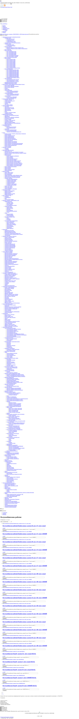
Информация (5, 29)
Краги (8, 217)
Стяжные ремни (8, 102)
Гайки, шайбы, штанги (9, 172)
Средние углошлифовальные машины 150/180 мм (16, 376)
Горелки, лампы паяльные (9, 237)
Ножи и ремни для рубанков (14, 416)
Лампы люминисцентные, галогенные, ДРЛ (15, 494)
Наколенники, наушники (11, 224)
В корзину (4, 530)
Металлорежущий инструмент (8, 150)
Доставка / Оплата (6, 28)
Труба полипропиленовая (11, 130)
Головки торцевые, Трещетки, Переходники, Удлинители (15, 133)
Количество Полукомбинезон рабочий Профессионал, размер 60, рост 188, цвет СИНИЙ (19, 649)
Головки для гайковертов (11, 396)
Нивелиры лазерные (10, 361)
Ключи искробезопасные (9, 136)
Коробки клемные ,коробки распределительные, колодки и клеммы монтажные (19, 492)
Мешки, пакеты (7, 319)
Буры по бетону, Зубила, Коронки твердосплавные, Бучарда (14, 84)
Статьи (6, 30)
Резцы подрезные (10, 157)
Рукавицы (9, 219)
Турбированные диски (11, 40)
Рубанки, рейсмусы (8, 460)
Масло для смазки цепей (13, 411)
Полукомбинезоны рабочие (12, 211)
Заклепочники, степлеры (9, 288)
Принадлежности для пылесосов (13, 433)
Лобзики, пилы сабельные (9, 370)
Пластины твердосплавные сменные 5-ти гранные (14, 152)
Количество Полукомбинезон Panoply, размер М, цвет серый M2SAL (15, 673)
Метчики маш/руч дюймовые (10, 255)
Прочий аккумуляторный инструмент (14, 336)
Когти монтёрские (10, 222)
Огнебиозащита (8, 197)
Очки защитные (10, 225)
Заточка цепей (11, 438)
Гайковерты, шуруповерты (10, 348)
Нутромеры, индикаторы (9, 118)
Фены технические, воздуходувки (11, 472)
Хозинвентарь (5, 313)
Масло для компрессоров (13, 410)
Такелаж (6, 103)
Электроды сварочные (9, 250)
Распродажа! (5, 229)
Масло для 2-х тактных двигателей (15, 408)
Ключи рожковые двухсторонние (11, 141)
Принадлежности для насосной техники (14, 469)
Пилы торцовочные (10, 480)
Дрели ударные (9, 357)
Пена (6, 198)
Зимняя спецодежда (8, 201)
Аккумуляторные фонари (11, 335)
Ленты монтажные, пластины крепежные (12, 177)
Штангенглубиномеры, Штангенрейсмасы (12, 123)
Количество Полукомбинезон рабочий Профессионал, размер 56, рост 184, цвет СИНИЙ (19, 617)
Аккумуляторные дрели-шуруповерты (14, 329)
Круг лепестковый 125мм (11, 52)
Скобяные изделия (8, 113)
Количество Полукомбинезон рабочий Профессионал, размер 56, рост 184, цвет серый (18, 609)
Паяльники (7, 498)
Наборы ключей (8, 192)
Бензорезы (9, 344)
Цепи (10, 439)
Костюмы (8, 209)
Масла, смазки (9, 407)
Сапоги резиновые (10, 215)
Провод (8, 491)
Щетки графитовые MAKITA (12, 450)
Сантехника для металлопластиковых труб (12, 233)
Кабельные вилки (8, 238)
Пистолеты (7, 297)
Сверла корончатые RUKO (10, 266)
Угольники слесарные (9, 121)
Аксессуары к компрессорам (12, 367)
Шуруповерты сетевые (11, 350)
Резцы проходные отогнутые (12, 158)
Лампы (6, 493)
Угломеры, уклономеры (11, 364)
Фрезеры (6, 475)
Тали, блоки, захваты (9, 104)
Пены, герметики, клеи (7, 195)
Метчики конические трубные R (11, 254)
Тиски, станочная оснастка (7, 303)
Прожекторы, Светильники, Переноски (12, 499)
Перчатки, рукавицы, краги (10, 216)
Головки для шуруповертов (12, 397)
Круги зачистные (8, 49)
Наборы (8, 413)
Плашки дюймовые (8, 260)
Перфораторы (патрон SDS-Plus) (13, 453)
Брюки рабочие (10, 207)
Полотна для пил (10, 424)
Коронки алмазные (8, 46)
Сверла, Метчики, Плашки (7, 251)
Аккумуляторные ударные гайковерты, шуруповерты (16, 334)
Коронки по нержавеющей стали (15, 405)
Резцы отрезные (10, 156)
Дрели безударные (10, 354)
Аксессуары (11, 434)
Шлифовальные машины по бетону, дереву (15, 382)
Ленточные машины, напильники (13, 379)
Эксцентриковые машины (11, 383)
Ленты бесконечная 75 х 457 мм (13, 81)
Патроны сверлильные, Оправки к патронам (13, 306)
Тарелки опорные (12, 449)
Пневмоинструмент (10, 369)
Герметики (7, 196)
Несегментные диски (11, 38)
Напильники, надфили (9, 276)
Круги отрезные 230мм (11, 64)
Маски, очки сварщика (11, 223)
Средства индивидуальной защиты (11, 220)
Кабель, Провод (8, 488)
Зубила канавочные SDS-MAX (12, 91)
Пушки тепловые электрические (13, 458)
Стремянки (7, 149)
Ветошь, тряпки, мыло (9, 316)
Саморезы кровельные (11, 182)
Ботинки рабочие (10, 214)
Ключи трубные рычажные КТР (10, 145)
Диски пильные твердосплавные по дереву (15, 399)
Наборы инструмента (6, 189)
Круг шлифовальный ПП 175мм (13, 71)
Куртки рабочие (10, 210)
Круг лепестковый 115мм (11, 51)
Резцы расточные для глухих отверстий (14, 162)
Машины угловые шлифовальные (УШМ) (12, 373)
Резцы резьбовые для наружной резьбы (14, 165)
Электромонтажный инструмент (11, 506)
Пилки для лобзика (10, 421)
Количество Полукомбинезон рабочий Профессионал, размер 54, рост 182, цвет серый (18, 593)
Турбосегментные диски (11, 41)
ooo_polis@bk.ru (4, 23)
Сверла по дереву (8, 268)
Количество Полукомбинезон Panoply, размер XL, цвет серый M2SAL (15, 657)
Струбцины (7, 282)
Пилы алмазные (10, 339)
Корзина (4, 32)
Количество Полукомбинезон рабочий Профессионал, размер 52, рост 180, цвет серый (18, 577)
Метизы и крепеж (6, 171)
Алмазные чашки (8, 43)
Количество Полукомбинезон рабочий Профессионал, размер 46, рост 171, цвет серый (18, 529)
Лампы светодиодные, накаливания (13, 495)
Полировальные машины (11, 380)
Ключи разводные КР (9, 140)
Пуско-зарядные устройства (10, 454)
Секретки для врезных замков (10, 112)
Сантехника (7, 128)
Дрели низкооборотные (11, 355)
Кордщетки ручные (8, 290)
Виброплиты (9, 346)
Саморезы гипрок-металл (11, 181)
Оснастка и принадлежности (10, 391)
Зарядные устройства (13, 394)
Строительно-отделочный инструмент (10, 286)
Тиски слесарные (8, 309)
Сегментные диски (10, 39)
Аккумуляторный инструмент (10, 328)
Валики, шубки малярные (9, 287)
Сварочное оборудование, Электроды (9, 236)
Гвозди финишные (8, 174)
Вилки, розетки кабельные (10, 484)
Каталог (4, 25)
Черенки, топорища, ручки (10, 324)
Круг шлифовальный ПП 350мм (13, 75)
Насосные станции (10, 467)
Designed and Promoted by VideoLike (6, 717)
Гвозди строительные (9, 173)
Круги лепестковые (8, 50)
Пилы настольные (10, 479)
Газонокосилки (9, 347)
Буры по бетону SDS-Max (9, 85)
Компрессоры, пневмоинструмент (11, 366)
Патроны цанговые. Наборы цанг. (11, 308)
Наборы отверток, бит (9, 194)
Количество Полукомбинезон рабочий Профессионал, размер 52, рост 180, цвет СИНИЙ (19, 585)
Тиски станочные (8, 310)
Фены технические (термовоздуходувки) (14, 474)
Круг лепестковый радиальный (12, 55)
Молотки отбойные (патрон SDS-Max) (14, 388)
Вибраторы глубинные (11, 345)
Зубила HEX (7, 89)
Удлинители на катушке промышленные (12, 502)
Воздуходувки (9, 473)
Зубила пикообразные (9, 93)
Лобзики (8, 371)
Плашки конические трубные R (10, 262)
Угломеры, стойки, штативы (10, 120)
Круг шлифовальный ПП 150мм (13, 70)
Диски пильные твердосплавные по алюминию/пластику (17, 398)
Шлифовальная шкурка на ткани (11, 83)
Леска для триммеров (13, 431)
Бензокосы (9, 342)
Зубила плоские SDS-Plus (11, 97)
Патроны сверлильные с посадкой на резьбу (17, 420)
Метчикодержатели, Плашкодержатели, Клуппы (13, 259)
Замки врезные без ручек (9, 107)
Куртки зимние (9, 204)
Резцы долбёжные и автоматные (13, 155)
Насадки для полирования (14, 447)
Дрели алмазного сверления (12, 353)
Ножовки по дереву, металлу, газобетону (12, 278)
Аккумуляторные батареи (13, 393)
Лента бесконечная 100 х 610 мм (13, 79)
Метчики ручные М (8, 257)
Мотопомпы (9, 466)
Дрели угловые (9, 356)
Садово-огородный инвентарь (10, 322)
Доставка (4, 513)
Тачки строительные (8, 323)
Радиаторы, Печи (8, 500)
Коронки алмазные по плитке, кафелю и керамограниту (17, 48)
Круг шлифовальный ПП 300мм (13, 74)
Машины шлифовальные (9, 377)
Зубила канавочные (8, 90)
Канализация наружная (11, 127)
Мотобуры (9, 465)
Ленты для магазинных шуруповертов (14, 406)
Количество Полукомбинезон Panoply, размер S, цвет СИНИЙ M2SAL (15, 681)
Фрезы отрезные (8, 168)
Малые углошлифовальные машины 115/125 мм (15, 375)
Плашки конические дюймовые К (11, 261)
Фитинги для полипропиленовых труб (14, 131)
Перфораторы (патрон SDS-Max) (13, 452)
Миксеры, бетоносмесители (10, 384)
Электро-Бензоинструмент (7, 327)
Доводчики (7, 106)
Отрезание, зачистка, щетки (12, 417)
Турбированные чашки (11, 45)
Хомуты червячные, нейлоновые (11, 188)
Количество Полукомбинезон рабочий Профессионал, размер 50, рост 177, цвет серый (18, 561)
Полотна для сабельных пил (14, 426)
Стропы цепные (8, 101)
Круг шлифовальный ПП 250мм (13, 73)
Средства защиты (8, 248)
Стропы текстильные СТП (10, 100)
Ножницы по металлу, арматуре (10, 277)
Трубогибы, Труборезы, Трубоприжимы (12, 311)
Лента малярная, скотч (9, 292)
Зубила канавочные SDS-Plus (12, 92)
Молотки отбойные (8, 387)
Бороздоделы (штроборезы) (12, 338)
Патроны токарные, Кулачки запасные (12, 307)
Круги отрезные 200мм (11, 63)
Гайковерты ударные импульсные (13, 349)
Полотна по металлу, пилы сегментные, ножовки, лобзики (15, 153)
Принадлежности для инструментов (13, 427)
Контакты (4, 31)
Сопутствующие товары (9, 199)
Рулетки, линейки (8, 119)
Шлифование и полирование (12, 445)
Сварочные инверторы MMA (10, 245)
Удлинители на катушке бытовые (11, 501)
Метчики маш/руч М (8, 256)
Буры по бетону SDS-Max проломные (12, 86)
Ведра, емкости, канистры (9, 314)
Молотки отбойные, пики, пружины (11, 294)
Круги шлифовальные (9, 68)
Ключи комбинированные (9, 137)
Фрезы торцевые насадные (10, 169)
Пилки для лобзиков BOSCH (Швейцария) (17, 422)
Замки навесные (8, 109)
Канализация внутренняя (11, 126)
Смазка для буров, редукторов (14, 412)
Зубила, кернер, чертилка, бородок (11, 273)
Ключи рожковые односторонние (11, 142)
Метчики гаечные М (8, 252)
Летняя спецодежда (8, 206)
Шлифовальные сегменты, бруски (13, 77)
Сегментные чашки (10, 44)
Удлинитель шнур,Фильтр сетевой (11, 503)
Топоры (6, 284)
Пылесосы (7, 459)
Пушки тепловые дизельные (12, 457)
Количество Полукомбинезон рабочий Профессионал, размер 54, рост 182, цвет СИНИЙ (19, 601)
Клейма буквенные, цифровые (10, 274)
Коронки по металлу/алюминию (15, 404)
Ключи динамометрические (10, 135)
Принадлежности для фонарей (14, 428)
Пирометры (9, 363)
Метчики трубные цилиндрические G (12, 258)
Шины (10, 440)
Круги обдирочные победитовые (11, 57)
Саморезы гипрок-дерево (11, 180)
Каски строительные (10, 221)
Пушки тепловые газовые (11, 456)
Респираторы (9, 227)
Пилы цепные (9, 481)
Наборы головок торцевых (10, 190)
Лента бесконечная (8, 78)
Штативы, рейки (10, 365)
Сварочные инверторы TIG (10, 247)
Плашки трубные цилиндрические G (11, 264)
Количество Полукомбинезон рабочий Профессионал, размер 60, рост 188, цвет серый (18, 641)
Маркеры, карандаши (9, 293)
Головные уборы (10, 202)
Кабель (8, 490)
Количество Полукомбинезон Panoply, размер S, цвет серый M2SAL (15, 665)
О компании (5, 27)
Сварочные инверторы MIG (10, 244)
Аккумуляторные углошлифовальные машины (15, 333)
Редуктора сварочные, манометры (11, 241)
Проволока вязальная (9, 299)
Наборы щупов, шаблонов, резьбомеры (12, 117)
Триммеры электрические (11, 470)
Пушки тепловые (8, 455)
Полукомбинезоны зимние (12, 205)
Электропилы (7, 476)
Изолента (6, 486)
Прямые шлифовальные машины (13, 381)
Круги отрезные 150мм (11, 61)
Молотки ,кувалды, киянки (10, 275)
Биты (8, 395)
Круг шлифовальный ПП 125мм (13, 69)
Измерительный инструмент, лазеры (11, 358)
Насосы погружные (10, 468)
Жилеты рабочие (10, 208)
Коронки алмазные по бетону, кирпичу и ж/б (15, 47)
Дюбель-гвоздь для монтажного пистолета (12, 176)
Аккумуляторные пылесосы (12, 332)
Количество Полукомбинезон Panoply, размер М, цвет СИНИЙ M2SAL (16, 689)
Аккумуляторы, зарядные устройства (13, 392)
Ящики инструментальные (10, 285)
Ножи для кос (11, 432)
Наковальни (7, 305)
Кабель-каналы (7, 487)
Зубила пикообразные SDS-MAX (13, 94)
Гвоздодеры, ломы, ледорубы (10, 317)
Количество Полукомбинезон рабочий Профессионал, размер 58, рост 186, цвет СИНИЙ (19, 633)
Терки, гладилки (8, 300)
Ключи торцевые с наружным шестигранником (13, 144)
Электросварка (7, 235)
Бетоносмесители (10, 385)
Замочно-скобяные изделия (8, 105)
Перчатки (8, 218)
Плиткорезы (7, 298)
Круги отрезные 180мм (11, 62)
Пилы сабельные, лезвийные (12, 372)
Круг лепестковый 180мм (11, 54)
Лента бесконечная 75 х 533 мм (12, 80)
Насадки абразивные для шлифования (16, 446)
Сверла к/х (7, 265)
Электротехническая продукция (8, 482)
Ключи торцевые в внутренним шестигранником (14, 143)
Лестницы (6, 148)
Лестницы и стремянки (7, 147)
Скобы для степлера (8, 185)
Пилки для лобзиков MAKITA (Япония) (16, 423)
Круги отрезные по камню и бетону (13, 67)
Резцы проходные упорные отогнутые (14, 160)
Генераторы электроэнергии (10, 351)
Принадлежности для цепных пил (13, 437)
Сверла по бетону (8, 267)
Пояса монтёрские (10, 226)
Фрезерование (9, 444)
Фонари (6, 504)
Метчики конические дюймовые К (11, 253)
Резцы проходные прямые (11, 159)
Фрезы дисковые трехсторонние (11, 166)
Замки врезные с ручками (9, 108)
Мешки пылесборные (13, 435)
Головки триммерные (13, 430)
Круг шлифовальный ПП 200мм (13, 72)
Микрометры (7, 116)
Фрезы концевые (8, 167)
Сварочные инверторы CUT (10, 243)
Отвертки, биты (8, 279)
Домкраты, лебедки (8, 99)
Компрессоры (9, 368)
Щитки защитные (10, 228)
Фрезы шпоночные (8, 170)
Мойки (8, 464)
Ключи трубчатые (8, 146)
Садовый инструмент (9, 461)
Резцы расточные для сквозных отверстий (14, 163)
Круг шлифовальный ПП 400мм (13, 76)
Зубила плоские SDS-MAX (12, 96)
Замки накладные (8, 110)
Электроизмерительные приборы (11, 505)
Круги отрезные (8, 58)
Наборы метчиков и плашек (10, 193)
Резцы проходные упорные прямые (13, 161)
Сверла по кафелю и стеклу (10, 269)
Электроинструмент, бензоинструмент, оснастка (14, 234)
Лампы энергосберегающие (12, 496)
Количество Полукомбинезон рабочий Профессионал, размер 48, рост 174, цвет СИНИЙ (19, 553)
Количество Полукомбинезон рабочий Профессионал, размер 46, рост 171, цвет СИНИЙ (19, 537)
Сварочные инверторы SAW (10, 246)
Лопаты (6, 318)
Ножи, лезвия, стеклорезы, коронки (11, 295)
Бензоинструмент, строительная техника (12, 341)
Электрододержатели (9, 249)
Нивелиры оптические (11, 362)
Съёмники (7, 283)
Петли (6, 111)
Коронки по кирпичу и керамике (15, 403)
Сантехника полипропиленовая (10, 129)
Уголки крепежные (8, 187)
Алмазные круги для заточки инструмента (12, 42)
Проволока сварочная (9, 240)
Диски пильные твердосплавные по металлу (15, 400)
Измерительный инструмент (8, 114)
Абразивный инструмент (9, 230)
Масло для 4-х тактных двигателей (15, 409)
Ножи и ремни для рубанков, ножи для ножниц (15, 414)
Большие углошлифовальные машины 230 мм (15, 374)
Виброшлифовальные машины (12, 378)
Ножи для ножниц (12, 415)
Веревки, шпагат (8, 315)
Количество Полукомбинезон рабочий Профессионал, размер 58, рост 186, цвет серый (18, 625)
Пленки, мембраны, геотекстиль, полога (12, 321)
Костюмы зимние (10, 203)
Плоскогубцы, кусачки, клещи (10, 280)
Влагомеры (9, 359)
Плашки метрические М (9, 263)
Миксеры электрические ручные (13, 386)
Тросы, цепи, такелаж (9, 186)
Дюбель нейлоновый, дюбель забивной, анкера (13, 175)
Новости (4, 26)
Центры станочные (8, 312)
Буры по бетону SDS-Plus (9, 87)
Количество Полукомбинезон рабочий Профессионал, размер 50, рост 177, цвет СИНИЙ (19, 569)
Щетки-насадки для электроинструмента (12, 302)
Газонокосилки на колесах (11, 463)
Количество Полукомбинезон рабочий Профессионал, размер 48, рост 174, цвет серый (18, 545)
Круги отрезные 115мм (11, 59)
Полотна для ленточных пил (14, 425)
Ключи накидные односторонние (11, 139)
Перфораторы (7, 451)
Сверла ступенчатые (8, 270)
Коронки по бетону (12, 402)
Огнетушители (7, 320)
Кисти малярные (8, 289)
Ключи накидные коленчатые (10, 138)
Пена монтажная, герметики (10, 296)
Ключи (4, 132)
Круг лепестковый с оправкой (12, 56)
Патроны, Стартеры (8, 497)
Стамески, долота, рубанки (10, 281)
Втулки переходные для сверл (10, 304)
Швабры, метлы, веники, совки (10, 325)
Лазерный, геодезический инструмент (12, 115)
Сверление (9, 441)
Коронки (8, 401)
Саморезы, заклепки (8, 178)
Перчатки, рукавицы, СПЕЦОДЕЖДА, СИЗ (11, 200)
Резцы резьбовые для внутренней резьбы (14, 164)
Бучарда (6, 88)
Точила (6, 471)
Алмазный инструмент (9, 337)
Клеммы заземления (8, 239)
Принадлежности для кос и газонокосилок (14, 429)
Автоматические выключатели (10, 483)
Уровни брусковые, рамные (10, 122)
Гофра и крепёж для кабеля (12, 489)
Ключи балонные (8, 134)
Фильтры (10, 436)
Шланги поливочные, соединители (11, 326)
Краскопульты (7, 291)
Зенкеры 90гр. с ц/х (8, 151)
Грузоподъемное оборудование (8, 98)
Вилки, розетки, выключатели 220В (11, 485)
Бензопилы (9, 343)
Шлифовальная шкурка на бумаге (11, 82)
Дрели (6, 352)
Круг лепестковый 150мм (11, 53)
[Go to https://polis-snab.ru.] (0, 34)
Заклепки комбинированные (12, 179)
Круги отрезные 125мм (11, 60)
